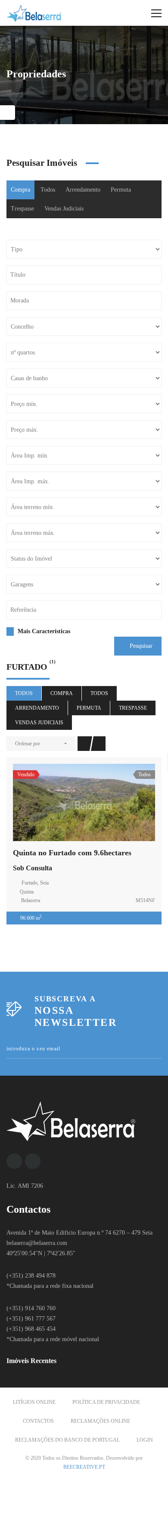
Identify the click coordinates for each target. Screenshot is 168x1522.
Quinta (27, 892)
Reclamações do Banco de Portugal (67, 1440)
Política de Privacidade (106, 1402)
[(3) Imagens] (84, 802)
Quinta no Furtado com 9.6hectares (72, 852)
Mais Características (43, 631)
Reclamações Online (100, 1421)
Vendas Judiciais (64, 208)
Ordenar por (27, 744)
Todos (47, 189)
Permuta (121, 189)
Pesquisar (140, 646)
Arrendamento (82, 189)
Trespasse (22, 208)
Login (145, 1440)
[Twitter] (32, 1161)
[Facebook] (14, 1161)
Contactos (38, 1421)
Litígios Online (34, 1402)
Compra (20, 189)
